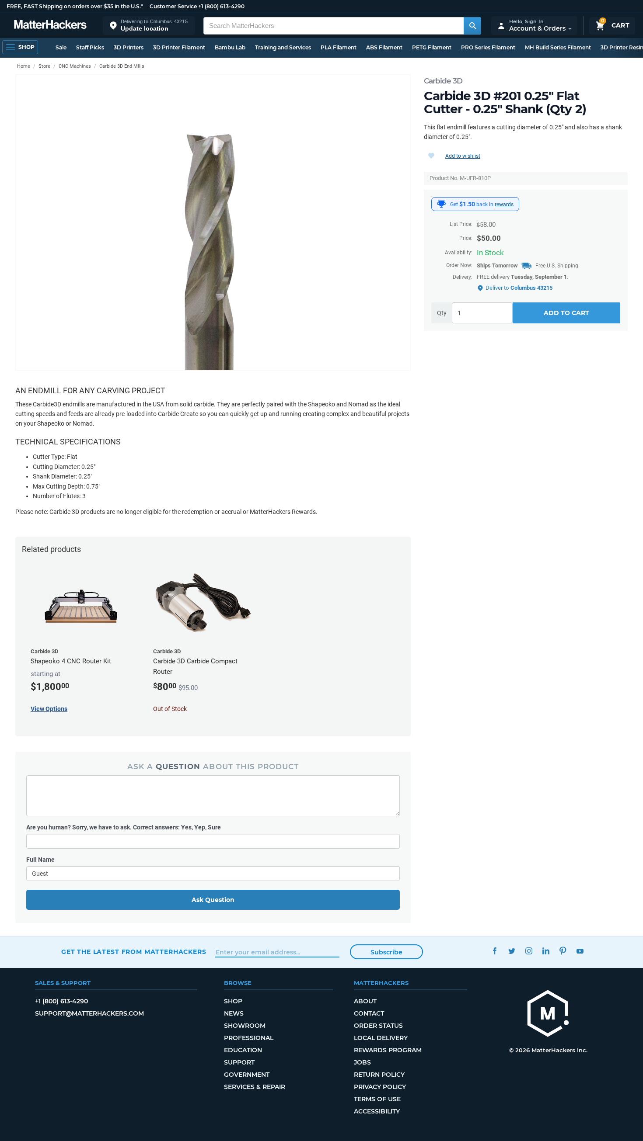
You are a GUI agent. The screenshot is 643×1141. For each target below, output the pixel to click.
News (234, 1013)
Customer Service (173, 6)
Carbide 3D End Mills (121, 66)
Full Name (40, 859)
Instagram (528, 950)
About (365, 1001)
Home (23, 66)
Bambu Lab (230, 47)
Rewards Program (388, 1050)
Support (239, 1062)
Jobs (362, 1062)
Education (243, 1050)
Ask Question (213, 900)
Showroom (245, 1026)
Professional (248, 1038)
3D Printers (128, 47)
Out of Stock (170, 708)
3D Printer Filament (179, 47)
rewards (504, 204)
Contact (369, 1013)
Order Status (378, 1026)
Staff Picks (90, 47)
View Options (49, 708)
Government (246, 1075)
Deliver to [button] (519, 287)
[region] (213, 222)
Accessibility (377, 1111)
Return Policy (379, 1075)
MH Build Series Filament (558, 47)
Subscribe (386, 952)
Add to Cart (566, 313)
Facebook (494, 950)
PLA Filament (338, 47)
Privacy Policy (380, 1087)
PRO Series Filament (488, 47)
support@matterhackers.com (89, 1013)
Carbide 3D (443, 80)
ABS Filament (384, 47)
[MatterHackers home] (50, 25)
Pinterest (562, 950)
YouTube (579, 950)
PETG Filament (431, 47)
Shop (233, 1001)
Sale (61, 47)
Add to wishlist (462, 156)
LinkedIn (545, 950)
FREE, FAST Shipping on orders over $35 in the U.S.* (75, 6)
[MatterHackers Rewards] (441, 204)
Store (44, 66)
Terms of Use (377, 1099)
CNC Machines (75, 66)
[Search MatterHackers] (472, 26)
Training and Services (283, 47)
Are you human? (123, 827)
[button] (149, 25)
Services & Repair (254, 1087)
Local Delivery (381, 1038)
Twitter (511, 950)
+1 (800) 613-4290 (221, 6)
